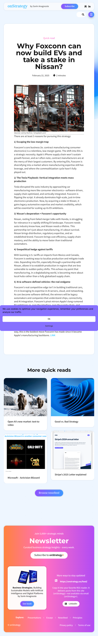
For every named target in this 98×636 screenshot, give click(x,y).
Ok (49, 319)
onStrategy (18, 6)
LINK (52, 335)
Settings (49, 326)
